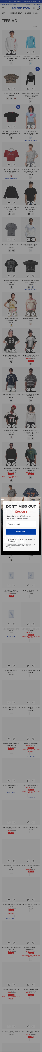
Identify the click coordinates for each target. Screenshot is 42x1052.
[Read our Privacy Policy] (34, 544)
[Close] (38, 499)
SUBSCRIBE (21, 532)
